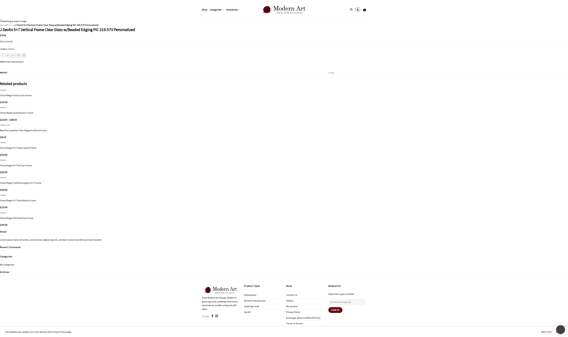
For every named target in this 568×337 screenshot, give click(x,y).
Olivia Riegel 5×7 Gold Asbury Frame (18, 200)
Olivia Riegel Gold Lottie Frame (16, 95)
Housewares (250, 294)
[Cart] (364, 9)
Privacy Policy (293, 312)
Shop (204, 9)
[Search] (351, 9)
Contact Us (291, 294)
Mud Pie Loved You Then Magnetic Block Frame (23, 130)
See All (247, 312)
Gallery (289, 300)
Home (3, 25)
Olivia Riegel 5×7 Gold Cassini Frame (18, 147)
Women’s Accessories (255, 300)
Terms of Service (294, 323)
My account (292, 306)
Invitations (232, 9)
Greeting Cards (251, 306)
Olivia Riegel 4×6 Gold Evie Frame (16, 218)
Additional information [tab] (12, 61)
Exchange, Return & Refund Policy (303, 317)
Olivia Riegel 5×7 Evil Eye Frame (16, 165)
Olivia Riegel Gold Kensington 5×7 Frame (20, 182)
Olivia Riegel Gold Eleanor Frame (16, 112)
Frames (11, 25)
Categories (215, 9)
